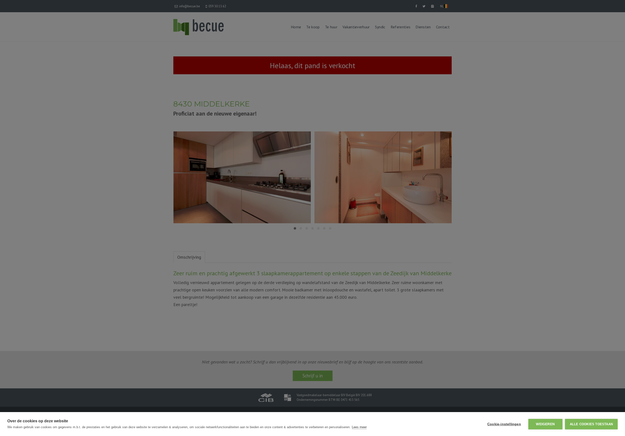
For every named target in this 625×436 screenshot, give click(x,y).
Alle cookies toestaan (591, 424)
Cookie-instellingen (504, 424)
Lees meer (359, 427)
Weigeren (545, 424)
